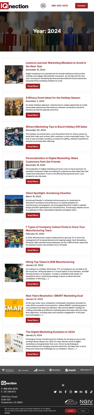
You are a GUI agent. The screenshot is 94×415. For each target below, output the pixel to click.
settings (7, 413)
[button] (63, 385)
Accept (70, 411)
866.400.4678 (11, 388)
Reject (83, 411)
